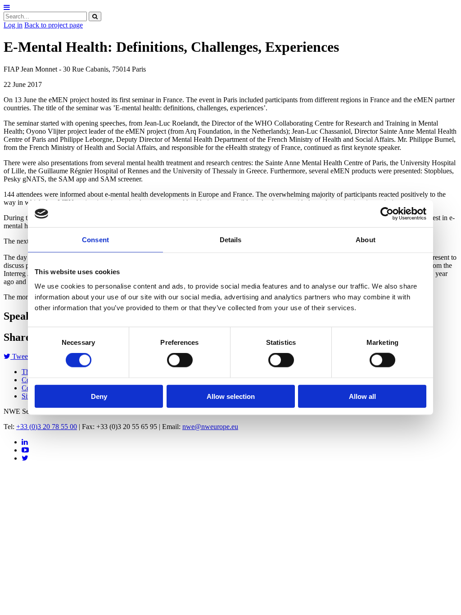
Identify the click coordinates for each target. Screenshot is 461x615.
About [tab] (365, 240)
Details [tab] (231, 240)
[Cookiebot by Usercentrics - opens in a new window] (387, 214)
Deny (99, 396)
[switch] (180, 360)
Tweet (20, 356)
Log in (13, 25)
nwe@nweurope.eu (210, 426)
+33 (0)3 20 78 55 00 (46, 426)
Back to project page (53, 25)
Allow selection (231, 396)
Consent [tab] (95, 240)
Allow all (362, 396)
